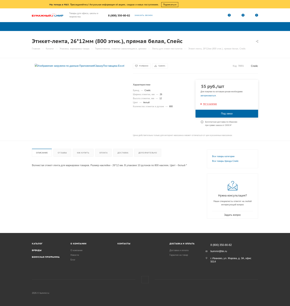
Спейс (254, 65)
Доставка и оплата (182, 243)
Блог (72, 259)
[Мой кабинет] (215, 16)
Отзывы (62, 153)
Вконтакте (145, 279)
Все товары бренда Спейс (225, 161)
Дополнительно (147, 153)
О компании (78, 243)
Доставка (122, 153)
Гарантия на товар (179, 255)
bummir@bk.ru (218, 251)
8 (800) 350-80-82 (119, 15)
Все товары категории (223, 156)
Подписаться (169, 4)
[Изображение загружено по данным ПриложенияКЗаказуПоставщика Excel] (79, 65)
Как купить (83, 153)
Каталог (37, 243)
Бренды (37, 250)
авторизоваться (208, 95)
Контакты (123, 243)
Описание (42, 153)
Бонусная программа (46, 257)
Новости (74, 255)
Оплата (103, 153)
